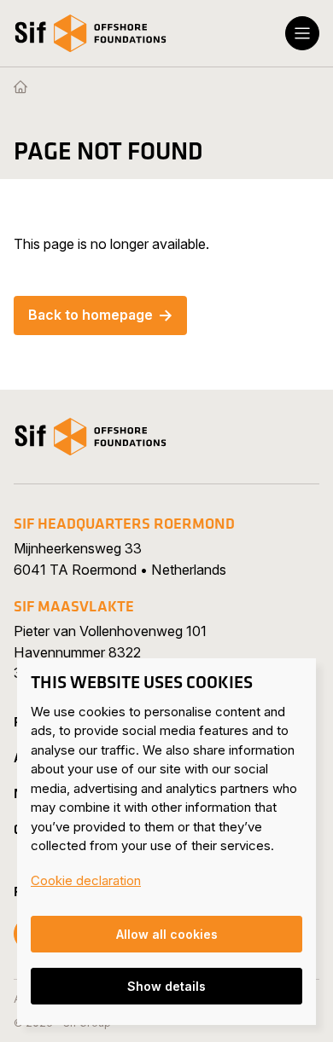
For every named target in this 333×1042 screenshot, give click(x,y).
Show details (166, 986)
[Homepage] (20, 88)
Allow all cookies (167, 934)
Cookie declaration (86, 880)
